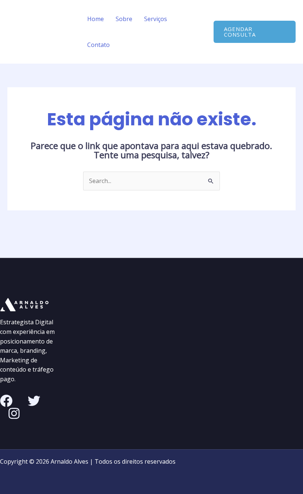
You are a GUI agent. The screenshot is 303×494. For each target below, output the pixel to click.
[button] (255, 32)
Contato (98, 45)
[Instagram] (14, 413)
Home (95, 19)
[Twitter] (34, 401)
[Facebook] (6, 401)
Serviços (155, 19)
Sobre (124, 19)
